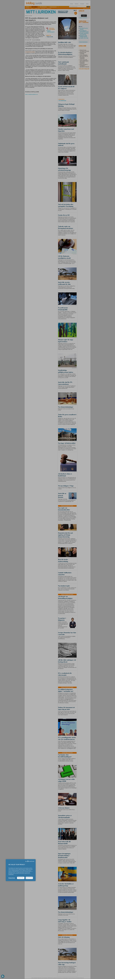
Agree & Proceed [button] (29, 877)
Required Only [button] (20, 877)
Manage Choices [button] (11, 877)
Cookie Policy (11, 874)
